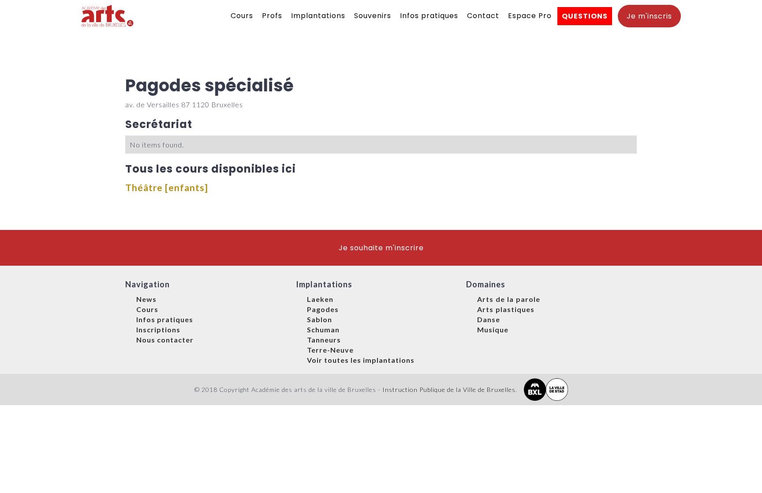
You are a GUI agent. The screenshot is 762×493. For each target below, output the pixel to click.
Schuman (323, 329)
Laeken (320, 299)
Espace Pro (530, 16)
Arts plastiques (505, 309)
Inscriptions (158, 329)
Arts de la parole (508, 299)
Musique (492, 329)
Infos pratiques (429, 16)
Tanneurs (324, 339)
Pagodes (323, 309)
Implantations (318, 16)
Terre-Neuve (330, 350)
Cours (242, 16)
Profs (272, 16)
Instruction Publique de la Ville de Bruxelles (448, 389)
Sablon (319, 319)
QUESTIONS (585, 16)
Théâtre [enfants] (166, 187)
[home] (107, 16)
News (146, 299)
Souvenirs (372, 16)
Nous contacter (165, 339)
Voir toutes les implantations (361, 360)
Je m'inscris (649, 16)
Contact (483, 16)
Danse (488, 319)
